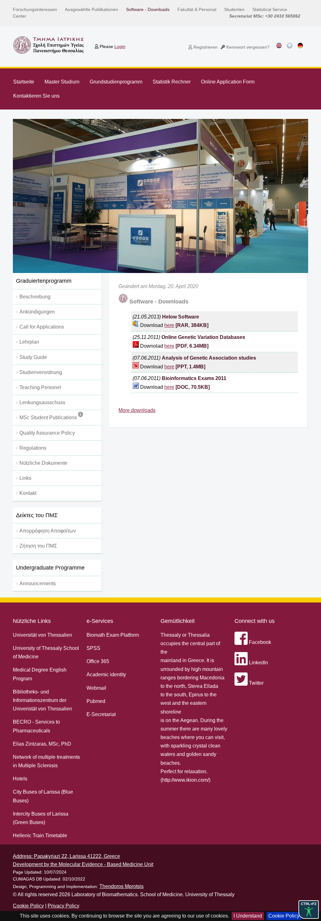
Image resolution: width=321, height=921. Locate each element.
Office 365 (98, 661)
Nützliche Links (32, 621)
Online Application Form (228, 81)
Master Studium (62, 81)
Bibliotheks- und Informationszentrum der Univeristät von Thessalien (42, 700)
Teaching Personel (40, 387)
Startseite (23, 81)
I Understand (248, 915)
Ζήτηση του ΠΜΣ (38, 546)
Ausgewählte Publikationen (91, 9)
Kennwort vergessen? (247, 47)
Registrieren (205, 47)
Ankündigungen (37, 311)
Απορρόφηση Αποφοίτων (47, 530)
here (169, 325)
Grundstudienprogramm (116, 81)
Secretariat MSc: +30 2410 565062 (264, 16)
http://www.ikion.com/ (185, 780)
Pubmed (96, 701)
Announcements (37, 583)
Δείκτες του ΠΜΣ (37, 515)
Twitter (256, 683)
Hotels (20, 778)
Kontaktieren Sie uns (36, 96)
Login (119, 46)
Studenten (234, 9)
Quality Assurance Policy (47, 433)
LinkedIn (258, 662)
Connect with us (254, 621)
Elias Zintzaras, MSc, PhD (42, 744)
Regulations (32, 448)
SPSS (93, 648)
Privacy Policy (63, 905)
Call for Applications (41, 326)
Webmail (96, 688)
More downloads (136, 410)
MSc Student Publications (50, 416)
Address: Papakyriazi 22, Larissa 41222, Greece (66, 856)
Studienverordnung (40, 372)
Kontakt (27, 493)
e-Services (100, 621)
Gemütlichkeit (177, 621)
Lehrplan (29, 342)
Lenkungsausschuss (42, 402)
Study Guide (33, 357)
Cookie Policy (283, 915)
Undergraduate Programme (50, 568)
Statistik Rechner (172, 81)
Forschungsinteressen (35, 9)
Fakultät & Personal (196, 9)
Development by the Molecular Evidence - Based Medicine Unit (83, 864)
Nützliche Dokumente (43, 463)
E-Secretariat (101, 714)
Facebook (259, 642)
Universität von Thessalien (42, 635)
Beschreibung (34, 296)
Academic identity (106, 674)
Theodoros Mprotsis (121, 886)
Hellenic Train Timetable (40, 835)
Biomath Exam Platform (113, 635)
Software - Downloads (148, 9)
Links (25, 478)
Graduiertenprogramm (43, 281)
